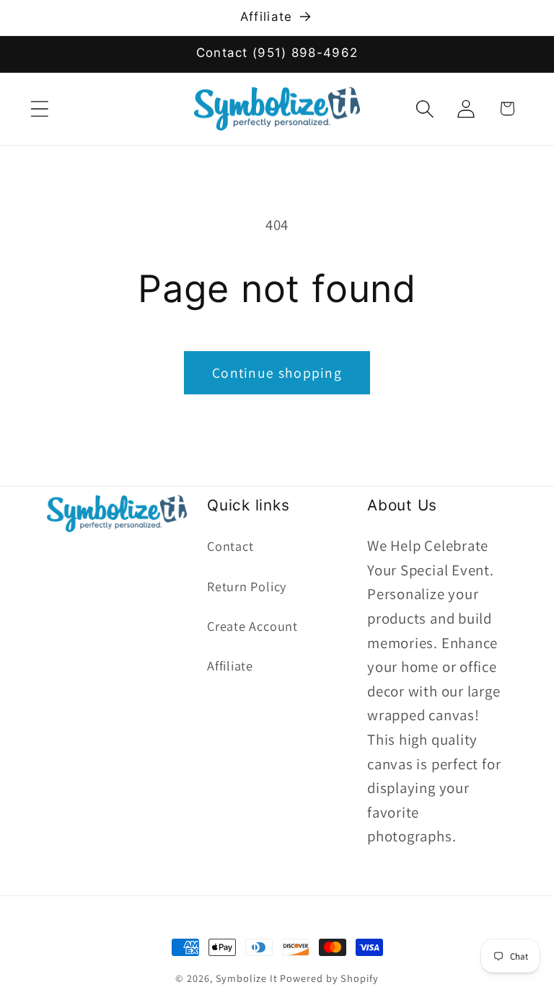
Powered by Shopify (329, 978)
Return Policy (246, 586)
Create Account (252, 625)
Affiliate (230, 665)
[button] (39, 108)
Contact (230, 545)
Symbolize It (247, 978)
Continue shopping (277, 372)
